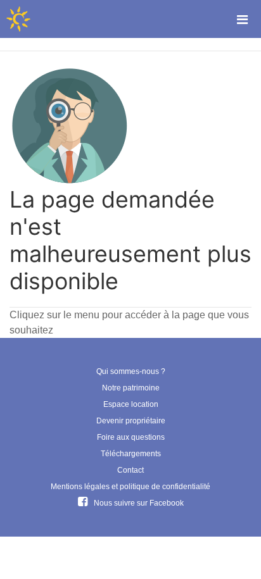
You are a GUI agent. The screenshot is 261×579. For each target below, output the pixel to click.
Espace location (130, 404)
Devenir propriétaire (130, 420)
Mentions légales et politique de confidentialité (130, 486)
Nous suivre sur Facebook (139, 503)
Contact (130, 470)
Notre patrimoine (131, 387)
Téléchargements (131, 453)
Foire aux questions (131, 437)
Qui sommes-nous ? (130, 371)
